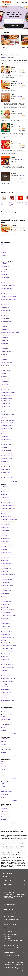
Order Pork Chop (5, 381)
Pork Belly (3, 766)
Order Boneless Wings (6, 428)
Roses (2, 783)
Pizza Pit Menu (7, 936)
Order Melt (4, 376)
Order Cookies (4, 274)
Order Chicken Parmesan (7, 282)
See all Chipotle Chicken (7, 648)
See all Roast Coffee (6, 618)
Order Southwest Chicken (7, 444)
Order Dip (3, 373)
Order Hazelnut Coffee (6, 398)
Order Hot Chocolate (6, 357)
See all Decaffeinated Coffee (8, 637)
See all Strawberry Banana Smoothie (10, 555)
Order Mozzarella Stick (6, 288)
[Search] (18, 2)
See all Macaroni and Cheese (8, 678)
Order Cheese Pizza (6, 450)
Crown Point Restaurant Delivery (12, 919)
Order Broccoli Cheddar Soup (8, 280)
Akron (2, 244)
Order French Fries (5, 368)
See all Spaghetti (5, 654)
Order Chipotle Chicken (7, 425)
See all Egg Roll (5, 684)
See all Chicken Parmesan (7, 505)
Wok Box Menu (7, 938)
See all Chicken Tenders (7, 681)
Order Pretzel (4, 354)
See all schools (5, 712)
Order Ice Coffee (5, 315)
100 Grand (3, 727)
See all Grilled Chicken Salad (8, 665)
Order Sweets (4, 263)
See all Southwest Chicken (7, 667)
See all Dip (3, 596)
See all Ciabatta (5, 530)
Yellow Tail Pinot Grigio (6, 750)
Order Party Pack (5, 472)
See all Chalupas (5, 571)
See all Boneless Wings (7, 651)
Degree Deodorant (5, 719)
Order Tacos (4, 433)
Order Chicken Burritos (7, 409)
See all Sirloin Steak (6, 612)
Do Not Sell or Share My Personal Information (20, 969)
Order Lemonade (5, 412)
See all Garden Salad (6, 601)
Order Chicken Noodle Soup (8, 285)
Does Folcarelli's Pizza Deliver (11, 934)
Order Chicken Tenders (7, 458)
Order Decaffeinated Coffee (8, 414)
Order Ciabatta (5, 307)
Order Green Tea (5, 365)
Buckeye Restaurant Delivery (11, 912)
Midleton (3, 741)
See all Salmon (4, 514)
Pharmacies (4, 808)
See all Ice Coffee (5, 538)
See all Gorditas (5, 686)
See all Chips (4, 494)
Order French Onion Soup (7, 477)
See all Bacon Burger (6, 662)
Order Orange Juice (6, 346)
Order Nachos (4, 343)
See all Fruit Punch (5, 689)
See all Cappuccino (6, 492)
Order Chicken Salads (6, 340)
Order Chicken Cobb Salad (7, 351)
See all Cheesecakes (6, 533)
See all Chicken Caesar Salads (8, 522)
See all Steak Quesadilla (7, 676)
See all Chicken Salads (6, 563)
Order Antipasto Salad (6, 362)
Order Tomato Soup (6, 469)
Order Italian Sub (5, 359)
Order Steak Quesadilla (7, 453)
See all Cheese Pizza (6, 673)
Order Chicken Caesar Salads (8, 299)
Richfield (3, 255)
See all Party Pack (5, 695)
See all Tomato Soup (6, 692)
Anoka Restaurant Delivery (10, 904)
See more (3, 730)
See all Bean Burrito (6, 552)
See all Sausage (5, 607)
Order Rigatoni (4, 436)
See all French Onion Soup (7, 700)
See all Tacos (4, 656)
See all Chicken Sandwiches (8, 610)
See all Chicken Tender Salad (8, 643)
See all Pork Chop (5, 604)
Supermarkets (4, 806)
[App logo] (6, 2)
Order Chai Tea (5, 304)
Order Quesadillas (5, 370)
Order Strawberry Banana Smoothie (10, 332)
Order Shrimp (4, 337)
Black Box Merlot (5, 738)
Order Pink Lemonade (6, 293)
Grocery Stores (5, 816)
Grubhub (3, 57)
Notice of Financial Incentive (8, 968)
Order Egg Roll (4, 461)
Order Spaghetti (5, 431)
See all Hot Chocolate (6, 579)
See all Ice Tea (4, 697)
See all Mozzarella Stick (7, 511)
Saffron (3, 772)
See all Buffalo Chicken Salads (8, 524)
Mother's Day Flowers (6, 791)
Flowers (3, 789)
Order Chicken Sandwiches (8, 387)
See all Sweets (4, 486)
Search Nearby (14, 25)
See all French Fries (6, 590)
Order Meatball (5, 277)
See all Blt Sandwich (6, 623)
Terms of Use (8, 964)
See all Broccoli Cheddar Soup (8, 503)
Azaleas (3, 786)
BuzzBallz (3, 744)
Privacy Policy (19, 964)
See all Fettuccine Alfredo (7, 544)
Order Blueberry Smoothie (7, 335)
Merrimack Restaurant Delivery (11, 927)
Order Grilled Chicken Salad (8, 442)
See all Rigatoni (5, 659)
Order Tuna (4, 417)
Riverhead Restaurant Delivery (11, 955)
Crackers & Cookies (6, 722)
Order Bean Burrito (5, 329)
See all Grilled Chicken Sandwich (9, 519)
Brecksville (4, 247)
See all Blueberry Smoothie (7, 557)
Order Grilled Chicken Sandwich (9, 296)
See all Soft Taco (5, 535)
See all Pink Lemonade (6, 516)
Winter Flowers (5, 794)
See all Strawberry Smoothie (8, 615)
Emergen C (4, 716)
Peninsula (3, 252)
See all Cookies (5, 497)
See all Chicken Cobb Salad (8, 574)
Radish (3, 769)
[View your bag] (26, 2)
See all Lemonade (5, 634)
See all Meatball (5, 500)
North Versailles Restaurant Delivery (12, 948)
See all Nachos (5, 566)
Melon (2, 764)
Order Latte (4, 447)
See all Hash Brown (6, 629)
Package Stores (5, 814)
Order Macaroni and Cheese (8, 455)
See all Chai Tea (5, 527)
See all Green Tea (5, 588)
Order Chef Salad (5, 403)
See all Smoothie (5, 489)
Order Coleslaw (5, 318)
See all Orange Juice (6, 568)
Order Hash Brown (5, 406)
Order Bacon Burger (6, 439)
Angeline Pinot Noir (6, 747)
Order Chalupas (5, 348)
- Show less (14, 481)
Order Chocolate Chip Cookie (8, 423)
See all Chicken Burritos (7, 632)
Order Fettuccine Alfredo (7, 321)
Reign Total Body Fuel (6, 724)
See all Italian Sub (5, 582)
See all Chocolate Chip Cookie (8, 645)
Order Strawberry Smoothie (8, 392)
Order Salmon (4, 291)
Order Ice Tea (4, 475)
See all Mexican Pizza (6, 546)
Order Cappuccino (5, 269)
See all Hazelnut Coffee (7, 621)
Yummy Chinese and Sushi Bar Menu (13, 940)
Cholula (3, 761)
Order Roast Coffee (6, 395)
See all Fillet (4, 549)
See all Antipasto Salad (7, 585)
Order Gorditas (5, 464)
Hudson (3, 249)
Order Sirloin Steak (5, 390)
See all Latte (4, 670)
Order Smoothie (5, 266)
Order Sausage (5, 384)
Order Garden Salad (6, 379)
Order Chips (4, 271)
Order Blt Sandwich (6, 401)
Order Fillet (4, 326)
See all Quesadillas (5, 593)
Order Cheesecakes (6, 310)
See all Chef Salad (5, 626)
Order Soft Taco (5, 313)
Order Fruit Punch (5, 466)
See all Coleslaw (5, 541)
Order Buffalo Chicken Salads (8, 302)
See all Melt (4, 599)
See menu (19, 69)
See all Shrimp (4, 560)
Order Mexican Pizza (6, 324)
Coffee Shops (4, 811)
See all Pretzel (4, 577)
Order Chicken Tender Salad (8, 420)
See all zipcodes (5, 709)
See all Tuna (4, 640)
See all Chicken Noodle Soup (8, 508)
